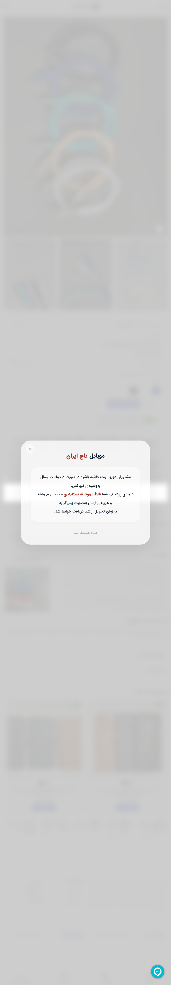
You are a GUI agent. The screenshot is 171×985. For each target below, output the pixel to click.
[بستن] (30, 449)
